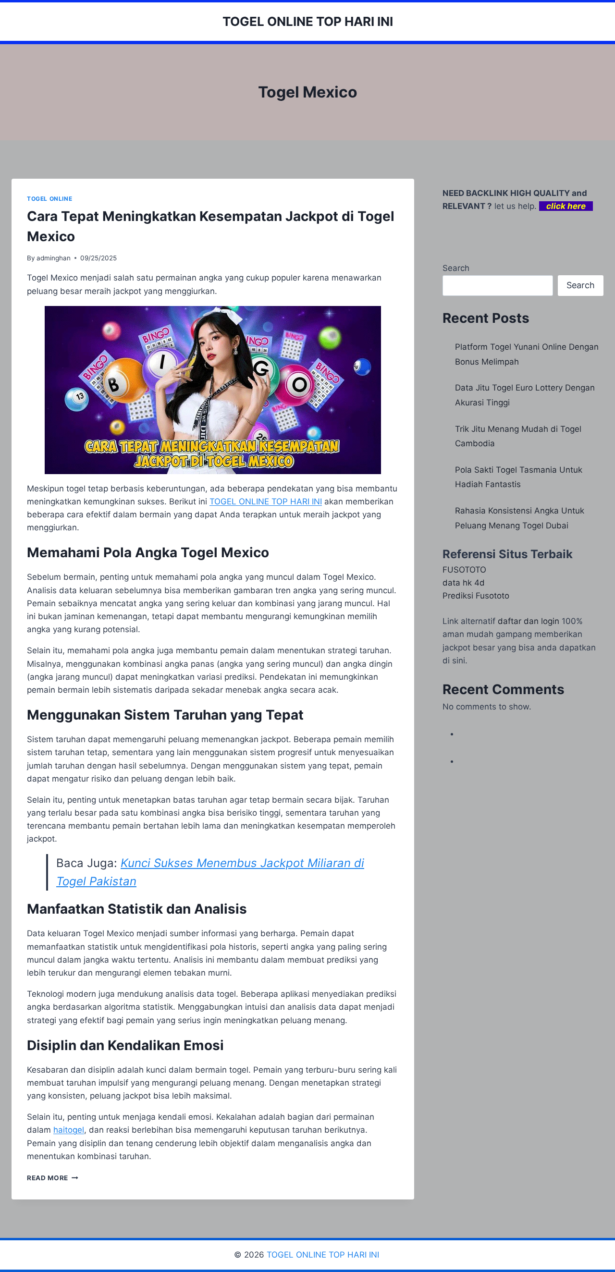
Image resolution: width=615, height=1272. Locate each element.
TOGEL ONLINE (49, 198)
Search (456, 268)
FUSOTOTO (464, 570)
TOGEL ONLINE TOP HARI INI (324, 1255)
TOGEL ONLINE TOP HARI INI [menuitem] (265, 501)
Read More (52, 1178)
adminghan (54, 258)
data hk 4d (464, 582)
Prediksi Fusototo (476, 595)
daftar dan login (528, 621)
